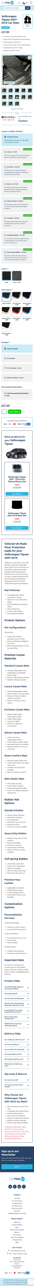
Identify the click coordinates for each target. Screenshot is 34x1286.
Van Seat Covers (17, 1208)
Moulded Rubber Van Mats (17, 1213)
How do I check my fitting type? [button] (14, 998)
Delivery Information (17, 1230)
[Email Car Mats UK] (24, 1187)
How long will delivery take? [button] (13, 1054)
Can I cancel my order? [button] (11, 1080)
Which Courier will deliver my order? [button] (13, 1065)
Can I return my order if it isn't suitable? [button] (13, 1086)
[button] (29, 57)
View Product (17, 494)
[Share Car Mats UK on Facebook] (15, 1187)
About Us (17, 1222)
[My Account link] (19, 3)
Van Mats (17, 1211)
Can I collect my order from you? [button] (14, 1039)
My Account (17, 1235)
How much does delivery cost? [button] (13, 1059)
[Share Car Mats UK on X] (10, 1187)
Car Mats (17, 1198)
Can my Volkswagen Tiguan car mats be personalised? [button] (14, 988)
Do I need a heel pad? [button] (10, 993)
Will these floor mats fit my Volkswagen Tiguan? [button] (12, 1024)
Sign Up (17, 1167)
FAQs (17, 1227)
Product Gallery (17, 1225)
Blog (17, 1242)
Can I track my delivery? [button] (11, 1044)
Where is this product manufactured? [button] (11, 1018)
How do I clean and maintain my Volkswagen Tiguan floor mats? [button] (14, 1004)
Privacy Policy (17, 1240)
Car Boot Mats (17, 1203)
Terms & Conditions (17, 1237)
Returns (17, 1232)
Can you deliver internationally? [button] (14, 1049)
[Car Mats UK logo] (17, 1179)
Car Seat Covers (17, 1201)
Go (28, 8)
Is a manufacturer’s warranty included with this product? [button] (13, 1011)
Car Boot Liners (17, 1206)
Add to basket (14, 412)
